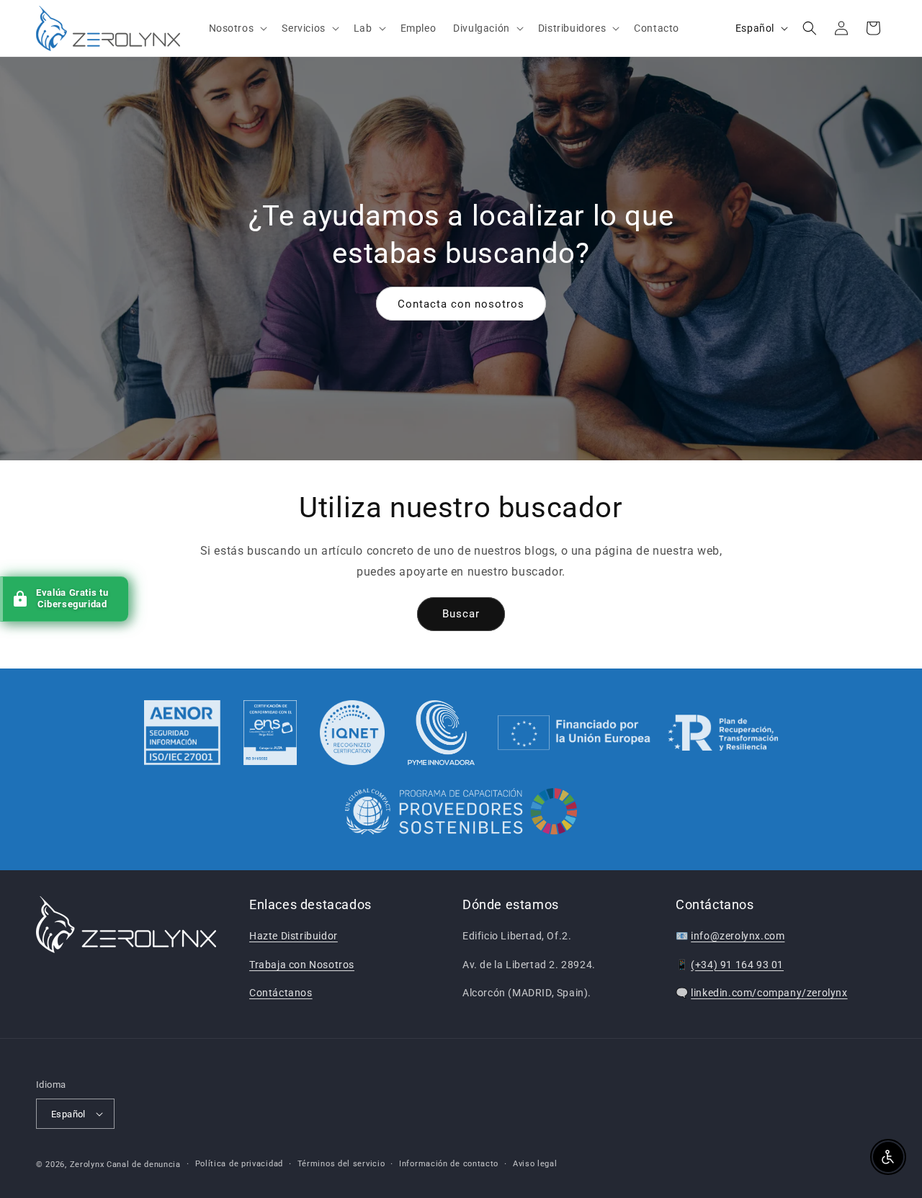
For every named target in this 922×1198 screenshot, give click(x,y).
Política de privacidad (239, 1163)
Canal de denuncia (144, 1164)
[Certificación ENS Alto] (270, 732)
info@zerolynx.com (737, 936)
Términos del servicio (341, 1163)
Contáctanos (281, 992)
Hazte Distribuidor (293, 936)
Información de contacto (448, 1163)
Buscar (461, 613)
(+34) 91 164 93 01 (737, 964)
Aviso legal (535, 1163)
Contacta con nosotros (461, 303)
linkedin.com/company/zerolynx (769, 992)
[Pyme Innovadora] (441, 732)
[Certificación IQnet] (352, 732)
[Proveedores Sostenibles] (461, 813)
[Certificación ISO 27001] (182, 732)
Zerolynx (87, 1164)
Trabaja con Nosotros (301, 964)
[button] (237, 28)
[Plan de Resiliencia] (638, 733)
